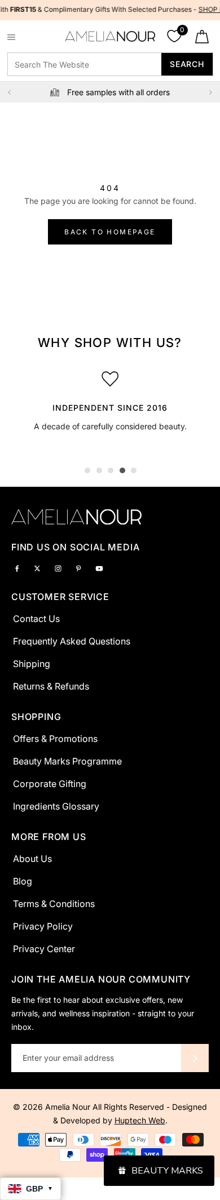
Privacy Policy (43, 926)
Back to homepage (109, 232)
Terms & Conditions (54, 903)
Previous (9, 92)
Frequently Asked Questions (71, 641)
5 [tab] (134, 470)
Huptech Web (140, 1120)
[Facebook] (17, 567)
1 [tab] (87, 470)
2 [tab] (99, 470)
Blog (22, 881)
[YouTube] (99, 567)
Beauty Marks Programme (67, 761)
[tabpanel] (110, 397)
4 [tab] (122, 470)
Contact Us (36, 618)
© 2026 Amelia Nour (53, 1107)
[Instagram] (58, 567)
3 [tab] (110, 470)
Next (210, 92)
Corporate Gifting (49, 783)
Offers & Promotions (55, 738)
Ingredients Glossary (56, 806)
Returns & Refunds (51, 686)
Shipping (31, 663)
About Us (32, 858)
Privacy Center (44, 948)
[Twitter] (37, 567)
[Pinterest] (78, 567)
